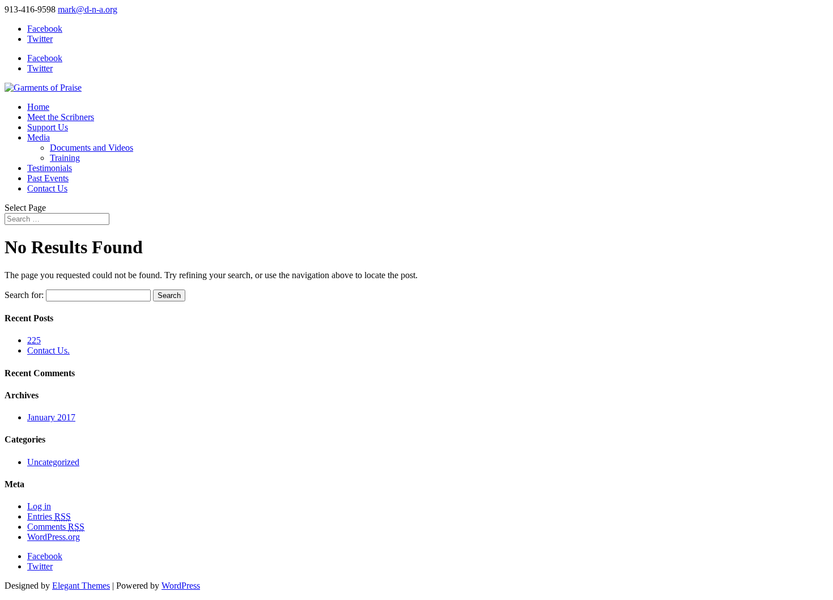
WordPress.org (53, 537)
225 (34, 340)
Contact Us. (48, 350)
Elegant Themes (81, 585)
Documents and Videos (91, 147)
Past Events (48, 178)
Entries (49, 516)
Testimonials (49, 168)
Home (38, 107)
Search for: (24, 295)
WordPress (181, 585)
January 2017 (51, 417)
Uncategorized (53, 462)
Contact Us (47, 188)
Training (65, 158)
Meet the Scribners (60, 117)
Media (38, 137)
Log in (39, 506)
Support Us (47, 127)
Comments (55, 526)
